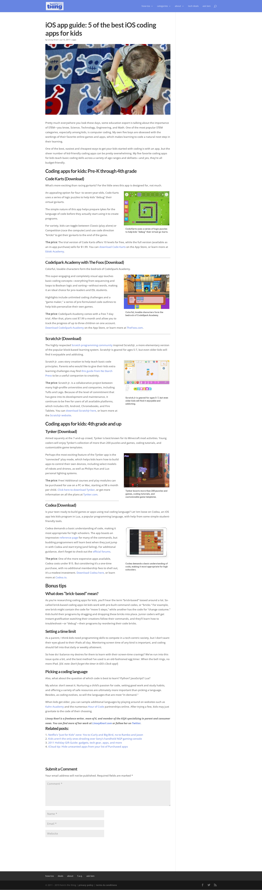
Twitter (136, 723)
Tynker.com (90, 494)
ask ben (207, 6)
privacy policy (86, 885)
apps (74, 39)
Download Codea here (90, 572)
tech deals (193, 6)
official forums (101, 551)
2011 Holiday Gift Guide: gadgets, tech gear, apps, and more (85, 742)
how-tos (49, 876)
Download (74, 178)
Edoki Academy (54, 251)
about (178, 6)
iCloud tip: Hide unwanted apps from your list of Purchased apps (88, 746)
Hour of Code (96, 706)
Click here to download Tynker (76, 489)
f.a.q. (79, 876)
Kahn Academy (54, 706)
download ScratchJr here (81, 410)
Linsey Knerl (53, 39)
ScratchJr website (60, 415)
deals (60, 876)
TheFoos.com (135, 327)
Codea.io (60, 577)
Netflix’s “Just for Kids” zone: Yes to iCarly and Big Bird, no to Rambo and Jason (95, 734)
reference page (68, 537)
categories (162, 6)
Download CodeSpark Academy (64, 327)
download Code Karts (112, 247)
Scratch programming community (92, 345)
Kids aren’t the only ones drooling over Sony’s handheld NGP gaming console (95, 738)
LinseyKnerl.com (102, 723)
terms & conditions (106, 885)
